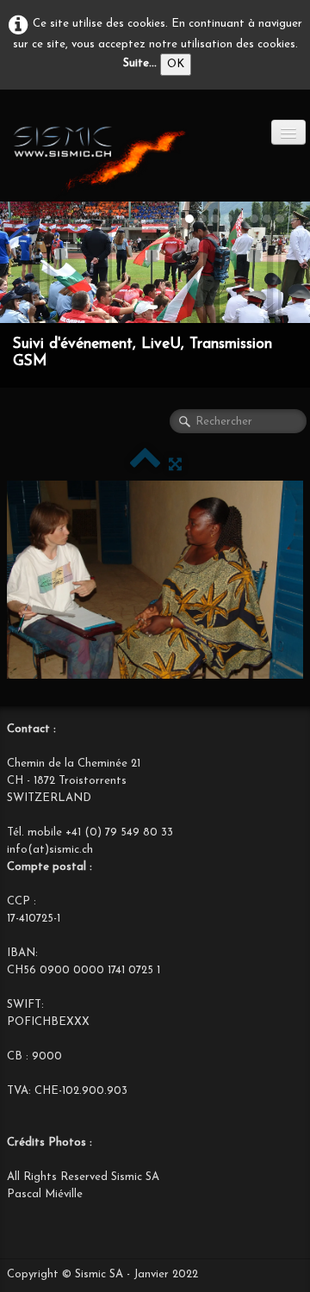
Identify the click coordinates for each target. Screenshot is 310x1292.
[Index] (145, 464)
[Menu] (288, 132)
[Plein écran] (175, 464)
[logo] (99, 158)
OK (175, 64)
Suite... (140, 63)
